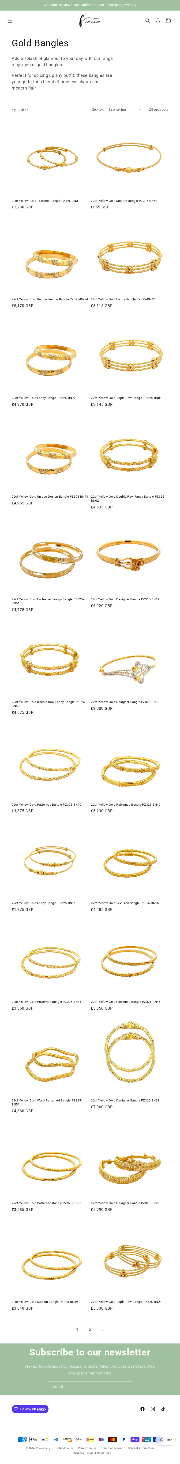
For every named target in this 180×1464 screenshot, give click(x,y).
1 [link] (77, 1329)
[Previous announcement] (9, 5)
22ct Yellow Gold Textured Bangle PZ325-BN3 (45, 201)
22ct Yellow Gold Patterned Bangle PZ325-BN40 (46, 804)
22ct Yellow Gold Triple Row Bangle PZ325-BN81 (126, 398)
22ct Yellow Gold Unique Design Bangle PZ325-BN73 (50, 496)
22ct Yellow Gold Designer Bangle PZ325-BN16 (125, 702)
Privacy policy (87, 1448)
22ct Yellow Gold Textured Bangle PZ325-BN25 (125, 903)
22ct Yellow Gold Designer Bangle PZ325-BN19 (125, 599)
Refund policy (65, 1448)
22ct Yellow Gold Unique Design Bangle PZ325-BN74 (50, 299)
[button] (10, 21)
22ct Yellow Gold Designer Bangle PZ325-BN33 (125, 1100)
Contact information (141, 1448)
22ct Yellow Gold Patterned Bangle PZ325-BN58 (46, 1203)
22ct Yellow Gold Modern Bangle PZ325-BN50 (124, 201)
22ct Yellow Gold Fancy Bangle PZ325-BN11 (44, 903)
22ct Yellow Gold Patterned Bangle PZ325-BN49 (125, 804)
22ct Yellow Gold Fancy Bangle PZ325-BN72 (44, 398)
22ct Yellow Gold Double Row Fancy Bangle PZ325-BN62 (128, 498)
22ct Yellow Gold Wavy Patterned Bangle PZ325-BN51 (47, 1102)
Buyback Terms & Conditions (92, 1453)
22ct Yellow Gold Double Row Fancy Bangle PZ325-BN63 (49, 704)
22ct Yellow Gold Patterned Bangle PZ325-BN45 (125, 1001)
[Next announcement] (171, 5)
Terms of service (112, 1448)
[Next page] (103, 1330)
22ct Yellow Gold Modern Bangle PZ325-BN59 (45, 1302)
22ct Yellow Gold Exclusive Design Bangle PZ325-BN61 (48, 601)
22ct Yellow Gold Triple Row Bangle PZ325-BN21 (126, 1302)
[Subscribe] (127, 1386)
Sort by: (98, 109)
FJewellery (43, 1448)
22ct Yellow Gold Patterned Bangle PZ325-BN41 (46, 1001)
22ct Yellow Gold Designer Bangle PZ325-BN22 (125, 1203)
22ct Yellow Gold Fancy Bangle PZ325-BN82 (123, 299)
